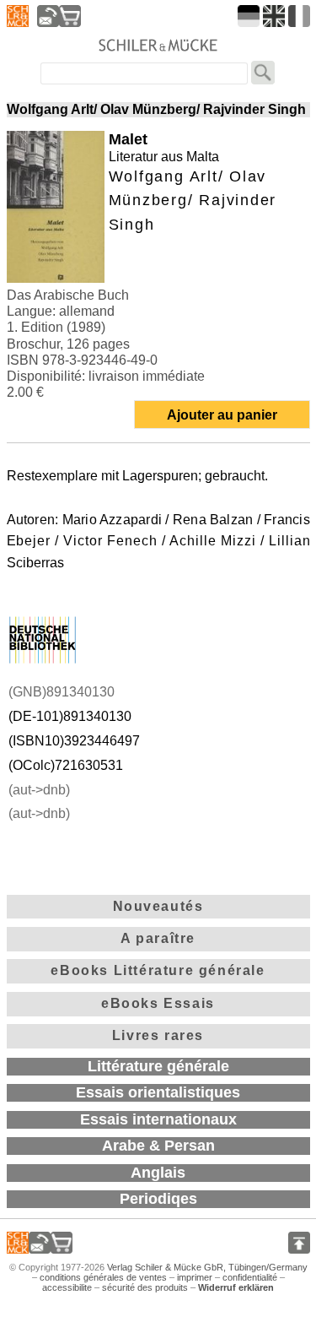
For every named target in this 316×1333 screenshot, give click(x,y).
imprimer (194, 1277)
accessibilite (67, 1287)
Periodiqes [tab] (158, 1198)
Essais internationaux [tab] (158, 1119)
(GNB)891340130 (61, 692)
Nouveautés (158, 906)
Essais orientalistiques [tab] (158, 1092)
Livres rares (158, 1035)
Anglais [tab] (158, 1172)
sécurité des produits (145, 1287)
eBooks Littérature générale (158, 970)
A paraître (158, 938)
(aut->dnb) (39, 790)
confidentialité (249, 1277)
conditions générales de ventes (103, 1277)
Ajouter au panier (222, 415)
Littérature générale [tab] (158, 1066)
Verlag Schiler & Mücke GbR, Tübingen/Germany (207, 1267)
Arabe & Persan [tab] (158, 1145)
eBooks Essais (158, 1003)
